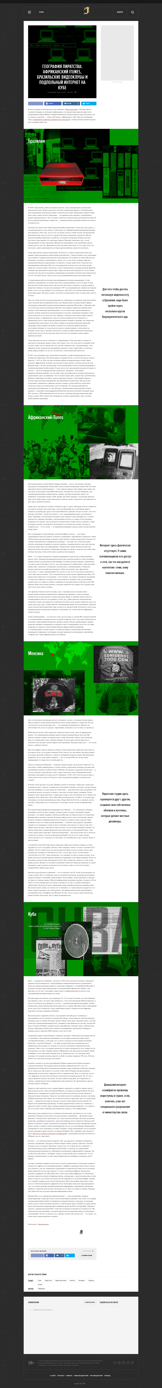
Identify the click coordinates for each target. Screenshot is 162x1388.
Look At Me (79, 1384)
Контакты (60, 1376)
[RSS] (132, 1362)
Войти (120, 12)
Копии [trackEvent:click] (40, 1284)
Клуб (41, 12)
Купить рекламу (117, 82)
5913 (71, 92)
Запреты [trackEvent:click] (91, 1280)
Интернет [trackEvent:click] (82, 1280)
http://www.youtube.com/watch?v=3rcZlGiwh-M (49, 1133)
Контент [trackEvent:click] (72, 1280)
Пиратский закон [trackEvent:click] (60, 1280)
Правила (69, 1376)
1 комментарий (86, 1255)
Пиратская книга (71, 109)
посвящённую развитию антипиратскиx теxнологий (51, 119)
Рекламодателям (96, 1376)
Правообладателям (81, 1376)
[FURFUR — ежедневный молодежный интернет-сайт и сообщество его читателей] (80, 12)
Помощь (107, 1376)
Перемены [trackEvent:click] (41, 1288)
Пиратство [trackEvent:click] (48, 1280)
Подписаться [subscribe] (90, 1302)
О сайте (53, 1376)
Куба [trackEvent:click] (39, 1280)
